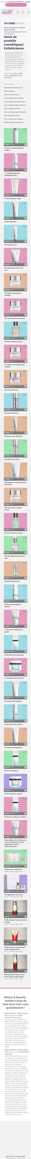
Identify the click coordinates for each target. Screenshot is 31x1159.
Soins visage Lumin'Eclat (12, 108)
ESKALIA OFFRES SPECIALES (13, 122)
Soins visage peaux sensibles (13, 98)
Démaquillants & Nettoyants (13, 87)
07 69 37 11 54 (20, 23)
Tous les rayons (10, 84)
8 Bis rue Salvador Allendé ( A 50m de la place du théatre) (15, 33)
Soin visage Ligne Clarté (12, 115)
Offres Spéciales (9, 91)
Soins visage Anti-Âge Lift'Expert (15, 105)
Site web (12, 23)
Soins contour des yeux (11, 94)
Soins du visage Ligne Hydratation (15, 112)
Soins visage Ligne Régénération (14, 101)
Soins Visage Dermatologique (13, 119)
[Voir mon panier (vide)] (23, 12)
